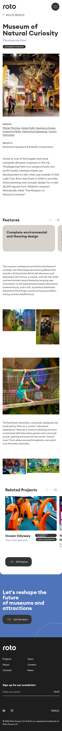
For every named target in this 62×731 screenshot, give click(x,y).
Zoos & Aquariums (46, 539)
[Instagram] (12, 710)
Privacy (55, 710)
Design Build (27, 127)
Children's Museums (14, 47)
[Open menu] (55, 7)
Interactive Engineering (34, 131)
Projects (7, 658)
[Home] (10, 6)
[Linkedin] (4, 710)
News (30, 670)
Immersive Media (12, 131)
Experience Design (45, 127)
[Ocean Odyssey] (31, 518)
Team (30, 658)
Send (56, 691)
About (6, 664)
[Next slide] (57, 220)
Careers (31, 664)
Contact (7, 670)
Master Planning (11, 127)
